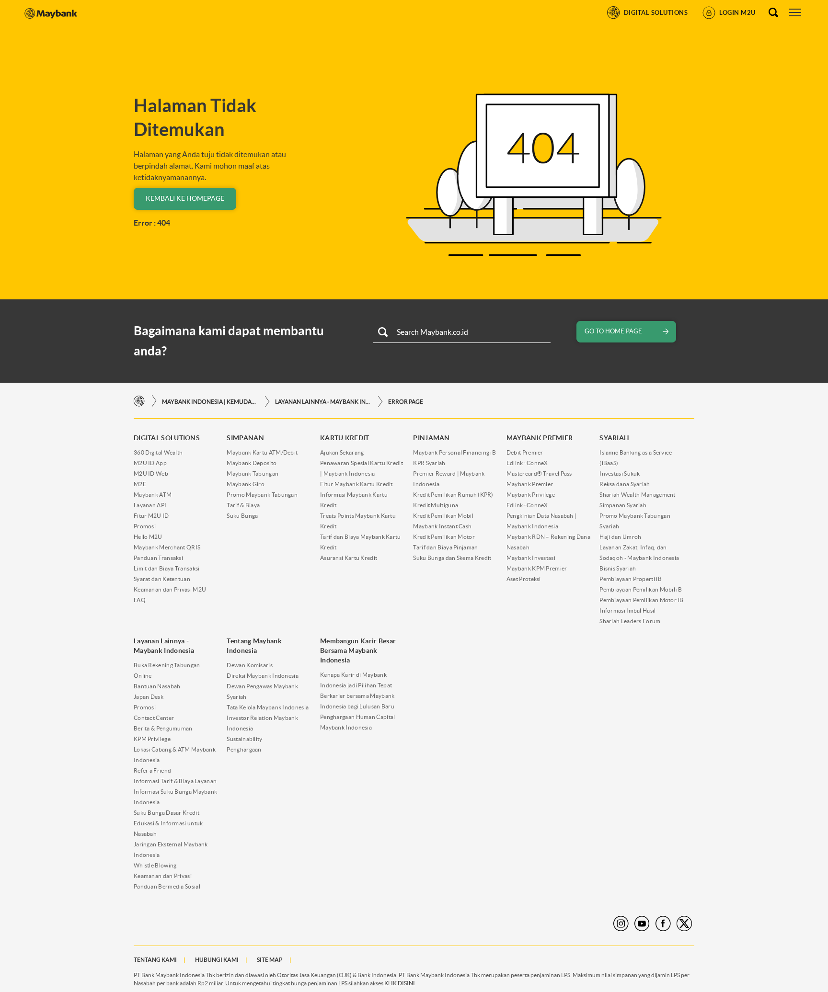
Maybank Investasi (530, 558)
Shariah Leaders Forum (629, 621)
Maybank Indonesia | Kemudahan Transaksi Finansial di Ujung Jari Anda (210, 402)
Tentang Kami (155, 960)
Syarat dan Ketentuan (162, 579)
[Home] (139, 401)
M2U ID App (150, 463)
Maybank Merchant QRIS (167, 547)
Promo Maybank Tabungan (262, 494)
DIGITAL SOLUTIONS (167, 438)
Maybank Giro (245, 484)
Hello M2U (148, 537)
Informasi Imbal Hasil (627, 610)
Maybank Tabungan (252, 473)
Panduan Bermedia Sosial (167, 886)
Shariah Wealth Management (637, 494)
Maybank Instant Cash (442, 526)
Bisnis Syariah (617, 568)
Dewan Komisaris (250, 665)
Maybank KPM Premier (536, 568)
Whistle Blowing (155, 865)
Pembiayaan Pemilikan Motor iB (641, 600)
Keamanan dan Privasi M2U (170, 589)
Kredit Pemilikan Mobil (443, 516)
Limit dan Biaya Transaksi (167, 568)
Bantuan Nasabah (157, 686)
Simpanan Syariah (622, 505)
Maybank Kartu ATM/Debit (262, 452)
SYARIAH (614, 438)
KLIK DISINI (399, 983)
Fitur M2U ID (151, 516)
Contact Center (154, 718)
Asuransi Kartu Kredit (348, 558)
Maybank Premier (529, 484)
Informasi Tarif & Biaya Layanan (175, 781)
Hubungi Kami (217, 960)
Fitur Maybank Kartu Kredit (356, 484)
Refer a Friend (152, 770)
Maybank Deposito (251, 463)
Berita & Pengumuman (163, 728)
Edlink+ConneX (527, 463)
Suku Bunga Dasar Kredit (166, 813)
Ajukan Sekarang (342, 452)
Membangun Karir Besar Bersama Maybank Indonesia (358, 650)
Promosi (145, 526)
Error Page (405, 402)
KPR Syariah (429, 463)
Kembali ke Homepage (185, 198)
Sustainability (244, 739)
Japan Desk (148, 697)
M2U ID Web (151, 473)
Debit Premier (524, 452)
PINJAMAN (431, 438)
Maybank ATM (153, 494)
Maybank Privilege (530, 494)
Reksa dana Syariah (624, 484)
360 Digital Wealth (158, 452)
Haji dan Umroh (620, 537)
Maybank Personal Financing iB (454, 452)
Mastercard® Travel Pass (539, 473)
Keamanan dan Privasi (163, 876)
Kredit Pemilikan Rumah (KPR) (453, 494)
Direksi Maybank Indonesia (263, 676)
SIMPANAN (245, 438)
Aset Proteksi (523, 579)
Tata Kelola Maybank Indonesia (268, 707)
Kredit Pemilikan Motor (444, 537)
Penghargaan (244, 749)
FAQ (140, 600)
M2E (140, 484)
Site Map (270, 960)
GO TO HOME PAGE (613, 331)
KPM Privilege (152, 739)
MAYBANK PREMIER (539, 438)
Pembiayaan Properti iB (630, 579)
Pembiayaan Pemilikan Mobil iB (640, 589)
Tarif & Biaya (243, 505)
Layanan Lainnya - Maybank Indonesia (323, 402)
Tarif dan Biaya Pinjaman (445, 547)
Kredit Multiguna (435, 505)
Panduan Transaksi (158, 558)
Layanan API (150, 505)
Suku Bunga (242, 516)
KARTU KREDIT (344, 438)
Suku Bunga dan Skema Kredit (452, 558)
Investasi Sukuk (619, 473)
